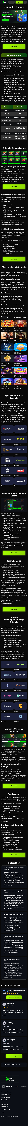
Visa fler (14, 1056)
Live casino (11, 317)
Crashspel (18, 317)
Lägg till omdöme (14, 997)
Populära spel (3, 317)
